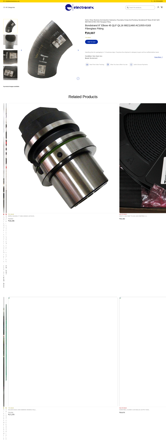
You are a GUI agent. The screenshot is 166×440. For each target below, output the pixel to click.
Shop (91, 20)
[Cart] (162, 7)
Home (87, 20)
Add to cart (91, 42)
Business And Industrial (101, 20)
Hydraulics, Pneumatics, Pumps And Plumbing (124, 20)
